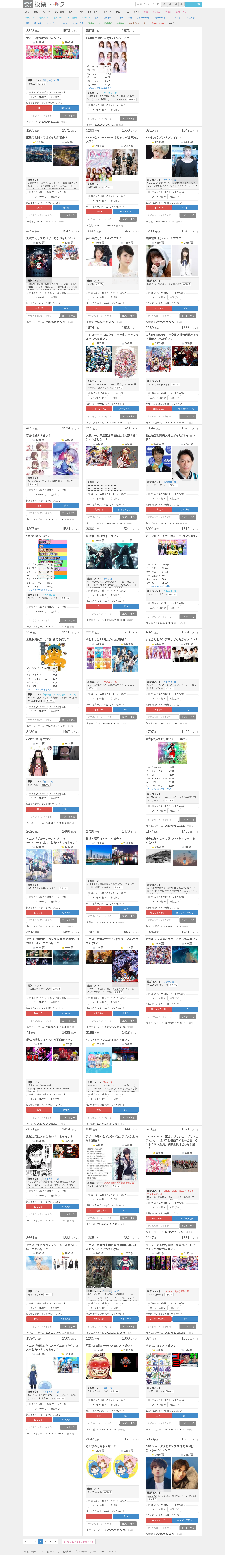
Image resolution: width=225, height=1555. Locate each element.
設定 (173, 23)
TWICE (99, 211)
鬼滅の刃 (39, 308)
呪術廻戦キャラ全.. (185, 409)
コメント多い (180, 12)
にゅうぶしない (125, 509)
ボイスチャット (143, 18)
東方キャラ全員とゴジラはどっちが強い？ (172, 939)
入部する (99, 509)
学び (81, 12)
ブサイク (185, 207)
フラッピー (50, 23)
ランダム (156, 12)
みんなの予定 (78, 23)
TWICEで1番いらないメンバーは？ (107, 38)
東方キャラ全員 (158, 1009)
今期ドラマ (58, 18)
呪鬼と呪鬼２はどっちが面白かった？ (49, 1039)
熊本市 (66, 207)
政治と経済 (59, 12)
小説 (130, 18)
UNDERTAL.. (158, 1218)
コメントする (68, 115)
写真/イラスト (109, 18)
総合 (27, 12)
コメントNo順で (38, 97)
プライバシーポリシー (85, 1551)
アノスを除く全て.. (99, 1210)
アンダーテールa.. (99, 409)
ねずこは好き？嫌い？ (40, 739)
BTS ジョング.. (158, 1520)
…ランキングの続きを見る (99, 88)
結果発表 (120, 23)
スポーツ (46, 12)
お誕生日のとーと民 (137, 23)
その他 (136, 12)
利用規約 (67, 1551)
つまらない (66, 912)
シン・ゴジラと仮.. (185, 1218)
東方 (66, 308)
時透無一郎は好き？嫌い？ (102, 536)
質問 (27, 23)
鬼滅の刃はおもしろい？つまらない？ (49, 1136)
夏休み (91, 23)
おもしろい (39, 912)
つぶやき (191, 18)
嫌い (66, 505)
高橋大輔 (185, 509)
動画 (121, 18)
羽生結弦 (158, 509)
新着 (146, 12)
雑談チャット (160, 18)
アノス (125, 1210)
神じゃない (66, 108)
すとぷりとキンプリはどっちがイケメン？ (172, 639)
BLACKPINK (125, 211)
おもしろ (107, 12)
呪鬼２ (66, 1110)
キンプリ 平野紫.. (185, 1520)
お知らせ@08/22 (157, 23)
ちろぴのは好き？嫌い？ (101, 1446)
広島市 (39, 207)
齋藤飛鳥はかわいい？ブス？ (163, 238)
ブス (126, 308)
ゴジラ (185, 1009)
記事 (96, 18)
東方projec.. (158, 409)
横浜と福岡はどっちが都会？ (104, 838)
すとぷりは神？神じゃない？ (44, 38)
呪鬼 (39, 1110)
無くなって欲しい (158, 912)
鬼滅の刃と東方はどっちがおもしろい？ (51, 238)
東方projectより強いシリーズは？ (167, 739)
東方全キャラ (125, 409)
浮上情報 (37, 23)
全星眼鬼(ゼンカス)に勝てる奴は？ (47, 639)
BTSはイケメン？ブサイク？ (163, 137)
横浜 (99, 908)
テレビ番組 (72, 18)
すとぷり (99, 709)
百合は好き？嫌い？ (38, 435)
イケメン (158, 207)
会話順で (55, 97)
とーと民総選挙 (105, 23)
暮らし (71, 12)
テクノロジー (93, 12)
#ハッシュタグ (177, 18)
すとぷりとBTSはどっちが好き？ (106, 639)
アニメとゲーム (122, 12)
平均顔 (168, 12)
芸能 (36, 12)
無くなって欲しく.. (185, 912)
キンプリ (185, 709)
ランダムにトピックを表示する (79, 1541)
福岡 (126, 908)
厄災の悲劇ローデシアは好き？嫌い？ (109, 1345)
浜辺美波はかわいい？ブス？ (104, 238)
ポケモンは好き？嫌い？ (161, 1345)
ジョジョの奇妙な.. (158, 1319)
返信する (41, 84)
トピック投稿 (193, 4)
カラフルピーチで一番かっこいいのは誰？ (172, 536)
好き (39, 505)
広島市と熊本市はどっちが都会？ (47, 137)
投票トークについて (34, 1551)
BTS (126, 709)
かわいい (99, 308)
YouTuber (86, 18)
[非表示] (64, 122)
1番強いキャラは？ (38, 536)
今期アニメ (44, 18)
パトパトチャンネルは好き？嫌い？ (108, 1039)
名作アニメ (30, 18)
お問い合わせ (53, 1551)
